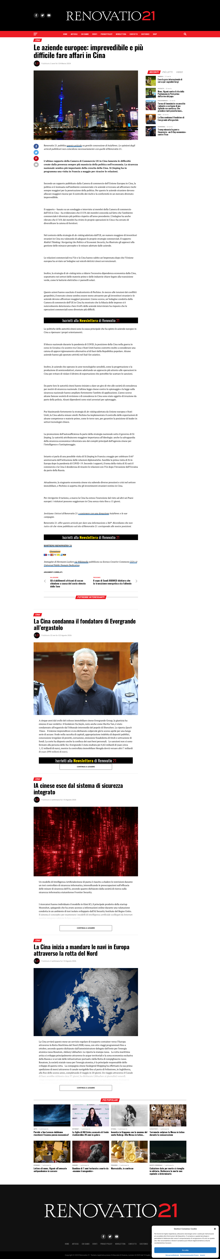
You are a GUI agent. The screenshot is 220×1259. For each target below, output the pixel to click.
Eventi (94, 34)
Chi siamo (85, 34)
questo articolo (74, 145)
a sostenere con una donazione (93, 513)
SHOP (155, 34)
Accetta (185, 1250)
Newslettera (121, 34)
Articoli (74, 34)
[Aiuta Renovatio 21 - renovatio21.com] (90, 320)
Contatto (134, 34)
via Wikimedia (81, 561)
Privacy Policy (106, 34)
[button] (215, 1229)
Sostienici (145, 34)
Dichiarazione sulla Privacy (189, 1255)
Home (65, 34)
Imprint (202, 1255)
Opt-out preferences (172, 1255)
